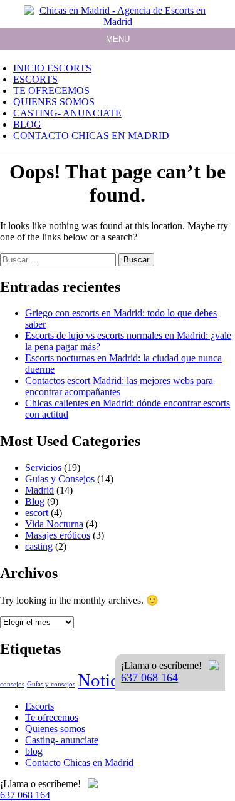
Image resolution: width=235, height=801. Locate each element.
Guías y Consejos (60, 478)
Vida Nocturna (54, 524)
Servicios (43, 467)
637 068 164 (149, 677)
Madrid (39, 490)
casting (39, 546)
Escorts (35, 79)
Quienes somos (54, 101)
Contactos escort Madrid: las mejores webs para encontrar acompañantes (119, 386)
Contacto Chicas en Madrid (91, 135)
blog (27, 124)
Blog (34, 501)
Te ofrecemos (51, 90)
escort (36, 512)
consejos (12, 684)
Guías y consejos (51, 684)
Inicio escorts (52, 68)
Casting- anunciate (67, 113)
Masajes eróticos (57, 535)
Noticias (108, 680)
